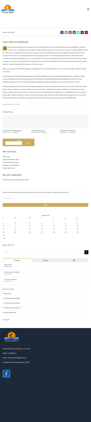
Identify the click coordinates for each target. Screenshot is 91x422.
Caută (18, 140)
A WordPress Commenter (11, 179)
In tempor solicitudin (10, 279)
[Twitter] (66, 32)
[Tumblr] (82, 32)
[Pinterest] (86, 32)
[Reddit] (70, 32)
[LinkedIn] (74, 32)
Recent (45, 260)
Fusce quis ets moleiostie (12, 272)
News (18, 104)
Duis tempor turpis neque (11, 162)
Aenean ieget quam (16, 131)
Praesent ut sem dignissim (11, 165)
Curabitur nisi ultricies (46, 131)
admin (5, 104)
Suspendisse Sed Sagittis (75, 131)
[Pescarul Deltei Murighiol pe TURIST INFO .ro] (6, 371)
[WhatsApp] (78, 32)
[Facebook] (62, 32)
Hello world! (6, 156)
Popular (17, 260)
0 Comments (22, 132)
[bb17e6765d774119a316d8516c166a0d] (8, 2)
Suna (18, 353)
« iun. (4, 238)
